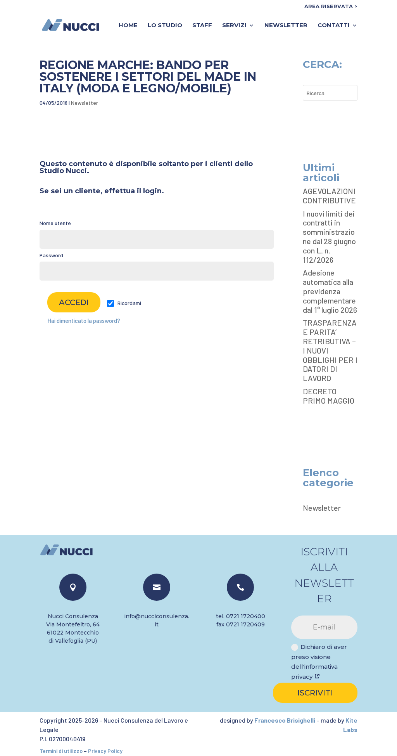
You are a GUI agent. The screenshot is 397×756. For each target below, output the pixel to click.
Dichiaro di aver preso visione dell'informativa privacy (319, 661)
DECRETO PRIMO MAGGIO (328, 396)
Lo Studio (165, 26)
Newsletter (285, 26)
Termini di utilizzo (61, 750)
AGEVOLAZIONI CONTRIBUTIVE (329, 195)
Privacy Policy (105, 750)
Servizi (234, 26)
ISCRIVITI (315, 692)
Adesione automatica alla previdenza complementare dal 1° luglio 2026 (330, 291)
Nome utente (55, 223)
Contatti (334, 26)
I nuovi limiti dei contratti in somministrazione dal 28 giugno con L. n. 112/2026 (329, 236)
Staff (202, 26)
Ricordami (128, 303)
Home (128, 26)
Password (51, 255)
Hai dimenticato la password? (83, 320)
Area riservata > (330, 6)
